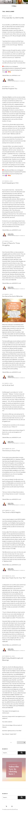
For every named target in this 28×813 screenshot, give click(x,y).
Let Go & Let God (8, 385)
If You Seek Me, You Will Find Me (13, 18)
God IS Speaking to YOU (10, 183)
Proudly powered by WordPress (10, 809)
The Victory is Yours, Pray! (11, 450)
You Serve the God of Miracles (12, 296)
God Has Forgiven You (9, 88)
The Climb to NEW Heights (11, 512)
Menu (14, 6)
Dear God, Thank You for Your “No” (14, 578)
